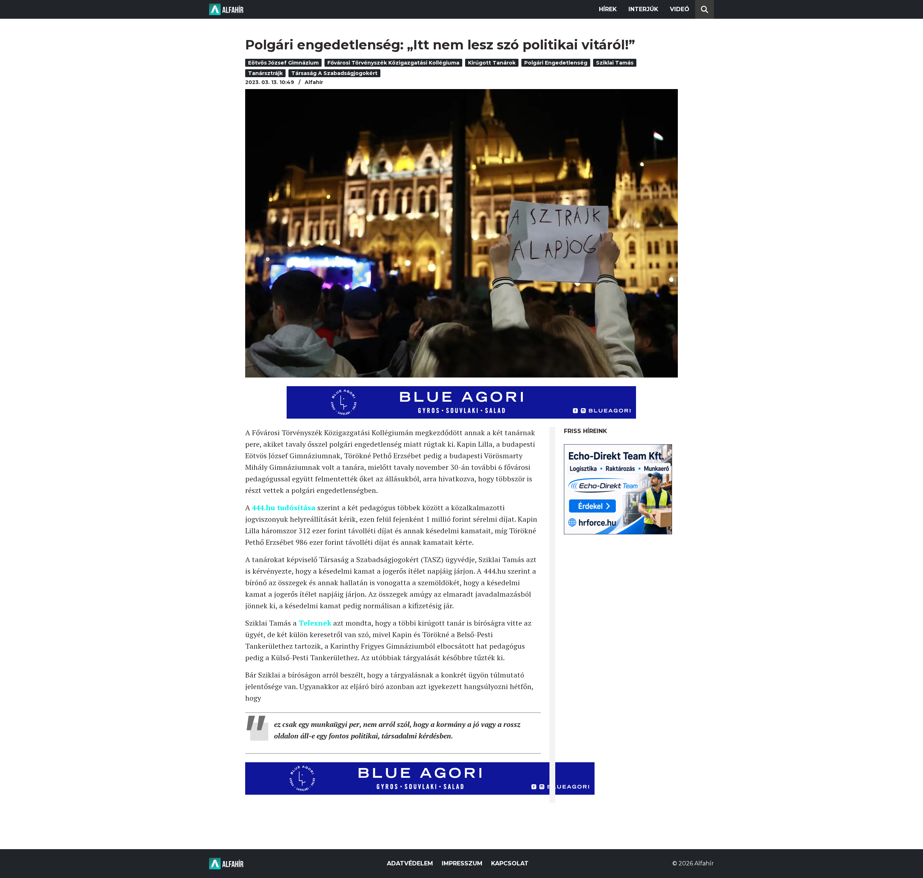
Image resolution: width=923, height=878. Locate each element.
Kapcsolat (510, 863)
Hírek (608, 9)
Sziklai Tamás (614, 62)
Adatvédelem (410, 863)
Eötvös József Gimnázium (283, 62)
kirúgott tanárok (492, 62)
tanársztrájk (265, 73)
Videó (679, 9)
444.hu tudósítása (283, 507)
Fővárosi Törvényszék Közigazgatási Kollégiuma (393, 62)
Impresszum (462, 863)
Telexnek (316, 623)
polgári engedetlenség (555, 62)
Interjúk (643, 9)
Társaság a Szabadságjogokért (334, 73)
